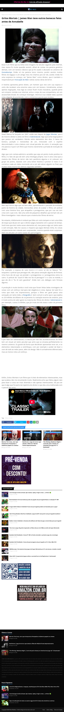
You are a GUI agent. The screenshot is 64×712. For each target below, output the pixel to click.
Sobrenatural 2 (56, 300)
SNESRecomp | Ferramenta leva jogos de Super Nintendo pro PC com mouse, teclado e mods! (35, 549)
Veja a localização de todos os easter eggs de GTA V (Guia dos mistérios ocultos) (31, 701)
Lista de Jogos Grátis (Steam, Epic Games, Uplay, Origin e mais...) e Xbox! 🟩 (30, 492)
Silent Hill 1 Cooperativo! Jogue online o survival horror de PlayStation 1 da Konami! (32, 556)
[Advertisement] (32, 615)
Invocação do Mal (21, 80)
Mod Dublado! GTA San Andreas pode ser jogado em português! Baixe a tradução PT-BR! (34, 499)
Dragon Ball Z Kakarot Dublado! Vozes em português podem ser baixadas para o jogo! (33, 506)
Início (43, 709)
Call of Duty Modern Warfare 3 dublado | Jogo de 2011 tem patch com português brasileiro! (34, 514)
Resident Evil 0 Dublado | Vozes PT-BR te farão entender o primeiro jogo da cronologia (33, 535)
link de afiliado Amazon (39, 2)
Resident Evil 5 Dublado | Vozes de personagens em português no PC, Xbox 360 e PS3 (32, 542)
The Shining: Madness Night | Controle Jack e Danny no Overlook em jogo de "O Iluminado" (52, 444)
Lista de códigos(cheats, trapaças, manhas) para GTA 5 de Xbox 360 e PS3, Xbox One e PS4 (34, 686)
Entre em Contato (58, 709)
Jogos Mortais (51, 134)
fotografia (26, 295)
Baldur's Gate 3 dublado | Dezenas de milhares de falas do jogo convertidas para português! (35, 521)
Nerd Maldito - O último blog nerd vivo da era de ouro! (22, 709)
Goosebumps (7, 72)
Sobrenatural (35, 137)
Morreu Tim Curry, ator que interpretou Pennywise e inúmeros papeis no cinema (10, 443)
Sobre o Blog (49, 709)
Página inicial (5, 14)
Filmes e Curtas (12, 14)
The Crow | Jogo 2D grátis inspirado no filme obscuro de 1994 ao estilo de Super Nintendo (34, 528)
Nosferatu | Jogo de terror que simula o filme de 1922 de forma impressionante (31, 443)
